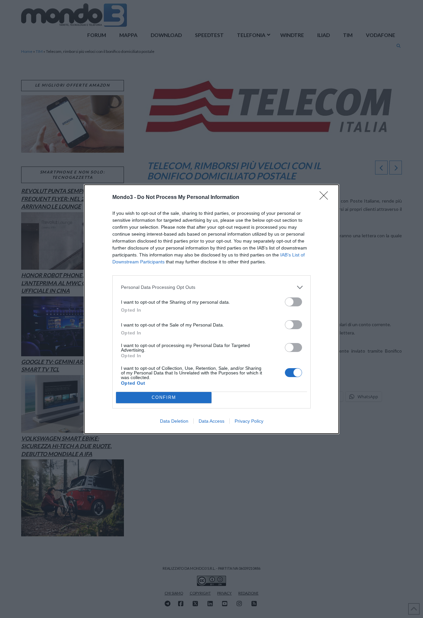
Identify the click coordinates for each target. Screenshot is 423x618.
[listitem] (211, 287)
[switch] (293, 301)
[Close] (326, 197)
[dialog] (211, 309)
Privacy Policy (249, 421)
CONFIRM (164, 397)
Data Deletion (174, 421)
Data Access (211, 421)
